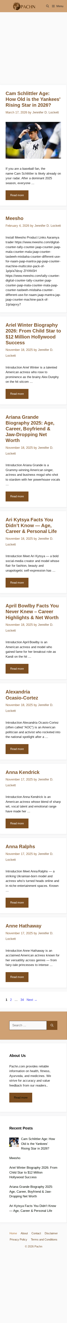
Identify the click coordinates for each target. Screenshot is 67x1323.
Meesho (14, 218)
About (24, 1233)
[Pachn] (23, 6)
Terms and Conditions (44, 1239)
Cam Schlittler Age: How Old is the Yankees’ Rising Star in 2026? (33, 99)
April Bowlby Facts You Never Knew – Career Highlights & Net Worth (32, 611)
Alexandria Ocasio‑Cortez (22, 694)
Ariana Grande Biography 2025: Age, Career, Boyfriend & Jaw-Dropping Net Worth (30, 428)
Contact (36, 1233)
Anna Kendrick (22, 772)
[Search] (52, 1025)
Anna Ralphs (20, 846)
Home (13, 1233)
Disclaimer (51, 1233)
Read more (17, 195)
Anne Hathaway (23, 926)
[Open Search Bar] (47, 6)
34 (22, 1000)
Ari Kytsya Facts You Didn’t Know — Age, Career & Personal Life (31, 525)
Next (32, 1000)
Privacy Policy (18, 1239)
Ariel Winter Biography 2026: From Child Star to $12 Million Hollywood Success (33, 333)
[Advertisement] (33, 49)
